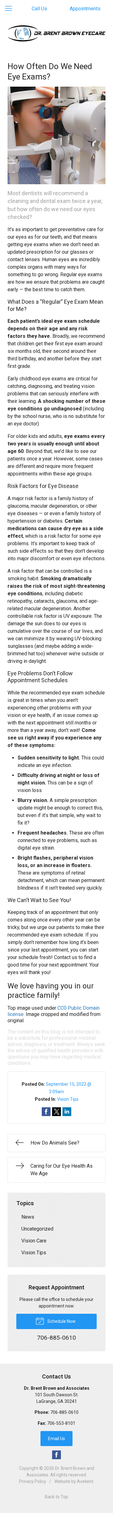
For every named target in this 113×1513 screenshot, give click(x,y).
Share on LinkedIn (66, 1111)
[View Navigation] (10, 8)
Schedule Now (61, 1321)
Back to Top (56, 1496)
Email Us (56, 1438)
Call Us (39, 9)
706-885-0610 (64, 1412)
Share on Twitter (56, 1111)
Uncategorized (37, 1229)
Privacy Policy (32, 1481)
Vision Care (33, 1241)
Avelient (85, 1481)
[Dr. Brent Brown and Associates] (56, 33)
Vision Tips (67, 1099)
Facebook (56, 1454)
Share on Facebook (46, 1111)
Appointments (85, 9)
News (27, 1217)
